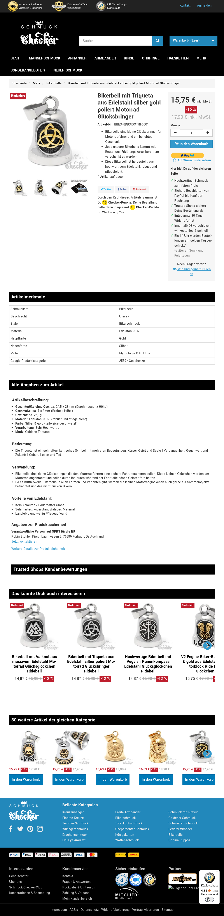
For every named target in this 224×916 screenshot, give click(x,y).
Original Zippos (179, 840)
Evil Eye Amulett (74, 840)
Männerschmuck (44, 58)
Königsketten (124, 834)
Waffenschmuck (127, 840)
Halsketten (178, 58)
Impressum (59, 909)
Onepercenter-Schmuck (132, 829)
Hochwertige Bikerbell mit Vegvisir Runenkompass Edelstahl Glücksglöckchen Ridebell (148, 664)
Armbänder (105, 58)
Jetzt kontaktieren (24, 541)
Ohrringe (150, 58)
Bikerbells (175, 834)
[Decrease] (175, 133)
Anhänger (77, 58)
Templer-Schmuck (75, 823)
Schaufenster (18, 876)
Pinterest (140, 189)
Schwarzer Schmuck (183, 823)
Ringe (129, 58)
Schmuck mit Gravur (183, 812)
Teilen (122, 189)
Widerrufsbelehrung (115, 909)
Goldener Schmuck (182, 818)
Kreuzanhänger (73, 812)
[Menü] (217, 872)
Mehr (201, 58)
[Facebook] (11, 830)
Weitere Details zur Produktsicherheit (38, 549)
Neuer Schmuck (67, 70)
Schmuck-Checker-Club (25, 887)
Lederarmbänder (180, 829)
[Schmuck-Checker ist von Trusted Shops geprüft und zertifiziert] (149, 880)
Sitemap (167, 909)
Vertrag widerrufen (145, 909)
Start (15, 58)
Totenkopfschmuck (128, 823)
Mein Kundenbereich (77, 898)
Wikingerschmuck (75, 829)
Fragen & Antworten (76, 881)
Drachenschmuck (74, 834)
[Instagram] (39, 830)
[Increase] (208, 133)
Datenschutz (90, 909)
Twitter (107, 189)
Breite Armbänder (127, 812)
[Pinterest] (30, 830)
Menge (175, 125)
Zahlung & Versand (75, 893)
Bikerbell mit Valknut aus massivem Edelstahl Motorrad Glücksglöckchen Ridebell (34, 664)
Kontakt (185, 5)
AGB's (74, 909)
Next (208, 645)
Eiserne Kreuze (73, 818)
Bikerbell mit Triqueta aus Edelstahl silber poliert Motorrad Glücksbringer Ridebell (91, 664)
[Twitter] (21, 830)
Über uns (15, 881)
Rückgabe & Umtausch (78, 887)
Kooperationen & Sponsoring (29, 893)
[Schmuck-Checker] (39, 33)
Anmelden (204, 5)
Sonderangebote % (28, 70)
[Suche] (157, 41)
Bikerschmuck (125, 818)
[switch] (209, 899)
